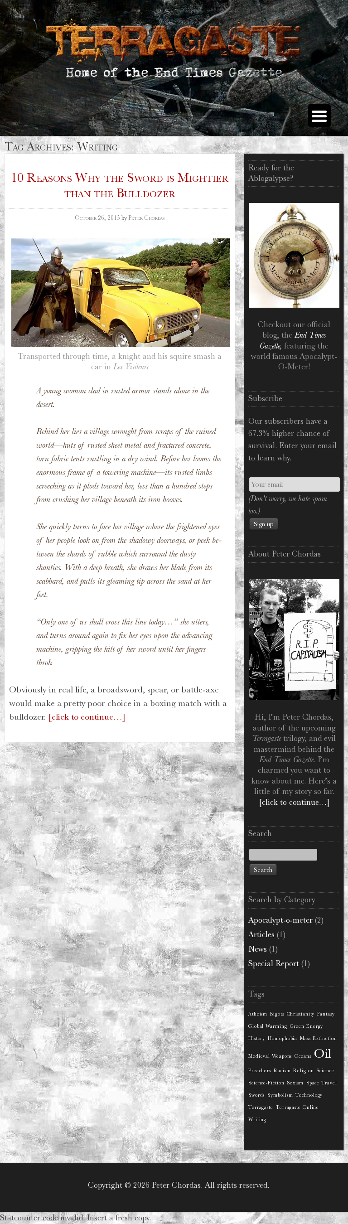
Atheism (257, 1014)
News (257, 948)
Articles (261, 934)
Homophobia (282, 1038)
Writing (257, 1119)
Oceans (303, 1056)
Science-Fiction (266, 1083)
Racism (282, 1071)
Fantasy (325, 1014)
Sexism (295, 1083)
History (256, 1038)
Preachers (259, 1071)
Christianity (301, 1014)
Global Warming (267, 1026)
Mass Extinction (318, 1038)
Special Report (273, 963)
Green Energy (307, 1026)
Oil (323, 1053)
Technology (309, 1095)
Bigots (277, 1014)
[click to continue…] (87, 716)
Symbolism (280, 1095)
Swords (256, 1095)
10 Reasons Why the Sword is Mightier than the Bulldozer (119, 185)
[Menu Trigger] (319, 115)
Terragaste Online (297, 1107)
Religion (303, 1071)
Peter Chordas (146, 217)
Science (325, 1071)
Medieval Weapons (270, 1056)
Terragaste (260, 1107)
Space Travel (321, 1083)
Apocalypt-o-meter (280, 919)
